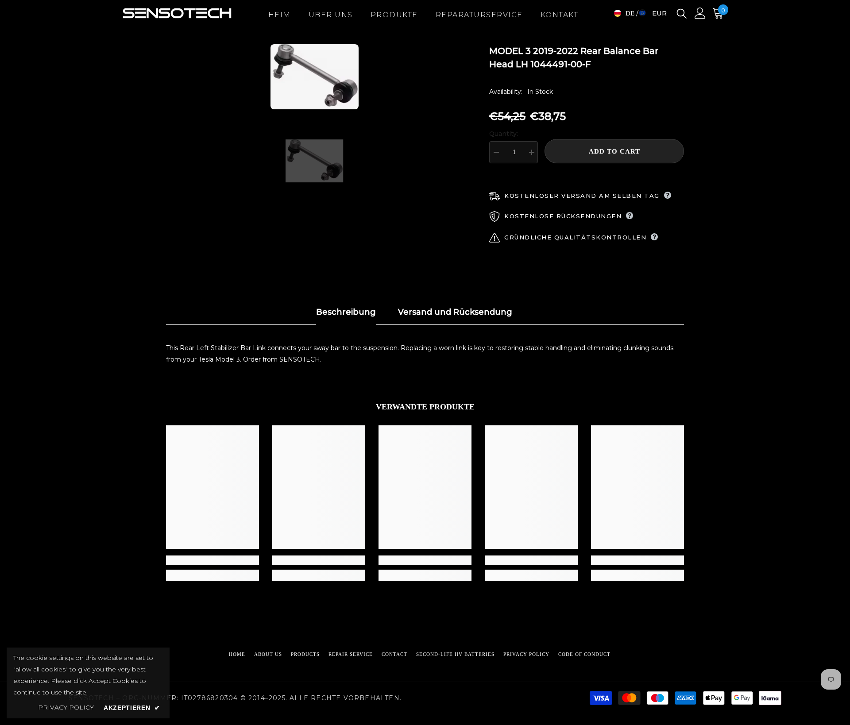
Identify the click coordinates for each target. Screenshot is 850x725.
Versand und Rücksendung (455, 312)
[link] (212, 560)
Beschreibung (346, 312)
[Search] (682, 13)
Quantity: (503, 134)
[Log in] (700, 13)
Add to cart (614, 151)
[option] (314, 76)
